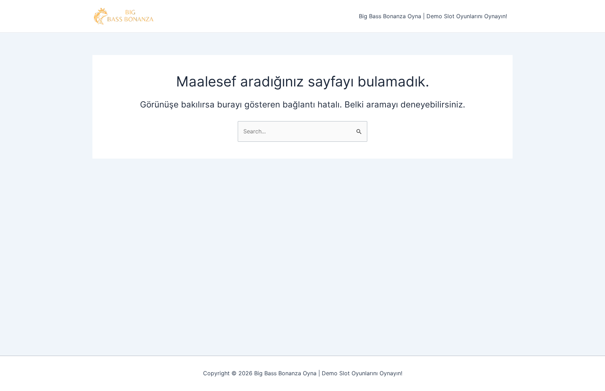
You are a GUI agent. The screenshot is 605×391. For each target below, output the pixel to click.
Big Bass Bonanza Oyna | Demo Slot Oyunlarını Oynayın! (433, 16)
